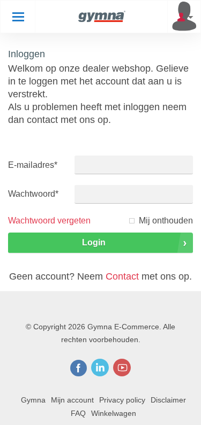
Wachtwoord (33, 193)
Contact (122, 276)
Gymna (33, 400)
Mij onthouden (166, 220)
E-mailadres (32, 164)
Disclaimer (168, 400)
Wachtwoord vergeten (49, 220)
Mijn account (72, 400)
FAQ (78, 413)
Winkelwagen (113, 413)
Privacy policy (122, 400)
